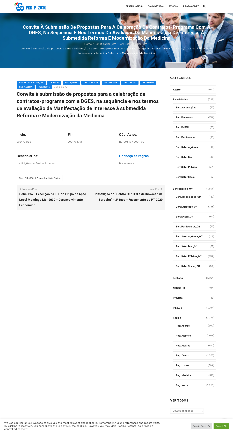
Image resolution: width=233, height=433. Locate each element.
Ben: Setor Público (186, 167)
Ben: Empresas (184, 117)
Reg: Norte (44, 87)
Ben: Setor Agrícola (187, 147)
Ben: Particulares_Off (188, 226)
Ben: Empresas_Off (186, 206)
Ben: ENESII (182, 127)
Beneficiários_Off (105, 43)
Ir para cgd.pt (191, 6)
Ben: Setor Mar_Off (186, 246)
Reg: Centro (130, 83)
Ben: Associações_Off (188, 196)
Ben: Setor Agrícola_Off (189, 236)
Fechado (54, 83)
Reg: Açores (71, 83)
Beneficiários (134, 6)
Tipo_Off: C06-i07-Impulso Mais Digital (40, 178)
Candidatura (155, 6)
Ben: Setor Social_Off (188, 266)
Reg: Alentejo (91, 83)
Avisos (173, 6)
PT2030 (177, 307)
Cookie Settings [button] (201, 426)
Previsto (178, 298)
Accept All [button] (221, 426)
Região (177, 317)
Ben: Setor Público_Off (133, 43)
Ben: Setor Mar (184, 157)
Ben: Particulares (185, 137)
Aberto (177, 89)
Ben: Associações (186, 107)
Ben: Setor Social (185, 177)
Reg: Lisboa (148, 83)
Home (88, 43)
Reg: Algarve (110, 83)
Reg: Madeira (25, 87)
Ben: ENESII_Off (184, 216)
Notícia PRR (179, 288)
